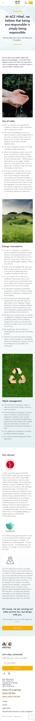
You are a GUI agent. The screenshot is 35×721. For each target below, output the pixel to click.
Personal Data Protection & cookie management (17, 711)
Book (30, 2)
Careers (4, 705)
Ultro (21, 716)
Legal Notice (6, 708)
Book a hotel (17, 628)
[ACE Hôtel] (17, 2)
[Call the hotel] (26, 3)
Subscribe (17, 668)
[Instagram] (9, 673)
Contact (4, 701)
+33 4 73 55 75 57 (8, 686)
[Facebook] (4, 673)
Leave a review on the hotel (11, 696)
